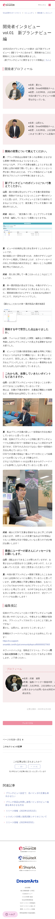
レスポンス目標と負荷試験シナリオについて (26, 817)
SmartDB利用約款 (27, 900)
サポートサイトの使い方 (27, 906)
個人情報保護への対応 (27, 890)
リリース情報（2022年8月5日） (20, 822)
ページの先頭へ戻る (12, 739)
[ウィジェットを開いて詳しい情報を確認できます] (10, 914)
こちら (47, 60)
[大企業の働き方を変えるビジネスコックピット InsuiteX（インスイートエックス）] (27, 859)
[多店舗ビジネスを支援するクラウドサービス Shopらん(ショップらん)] (27, 868)
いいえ (35, 766)
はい (21, 766)
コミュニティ (29, 13)
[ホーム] (9, 4)
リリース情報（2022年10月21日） (22, 811)
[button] (49, 5)
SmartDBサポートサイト (12, 13)
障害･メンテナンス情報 (27, 909)
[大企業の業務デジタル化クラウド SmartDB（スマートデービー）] (27, 849)
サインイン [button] (42, 5)
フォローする (27, 723)
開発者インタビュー (44, 13)
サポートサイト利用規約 (27, 903)
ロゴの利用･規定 (27, 897)
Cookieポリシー (27, 893)
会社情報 (27, 887)
